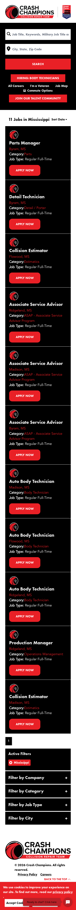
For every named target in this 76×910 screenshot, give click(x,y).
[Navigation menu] (67, 12)
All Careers (16, 86)
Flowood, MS (19, 256)
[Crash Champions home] (38, 12)
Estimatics (31, 261)
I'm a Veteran (39, 86)
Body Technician (36, 492)
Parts (28, 154)
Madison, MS (19, 369)
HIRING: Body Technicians (38, 78)
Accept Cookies (17, 903)
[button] (38, 777)
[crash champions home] (38, 850)
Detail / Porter (35, 207)
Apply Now (25, 170)
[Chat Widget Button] (68, 902)
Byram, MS (17, 149)
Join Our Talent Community (38, 98)
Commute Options (39, 91)
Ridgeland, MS (20, 310)
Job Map (61, 86)
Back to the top (56, 879)
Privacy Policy (27, 874)
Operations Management (43, 654)
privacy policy (62, 892)
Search (38, 64)
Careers (45, 874)
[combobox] (38, 34)
